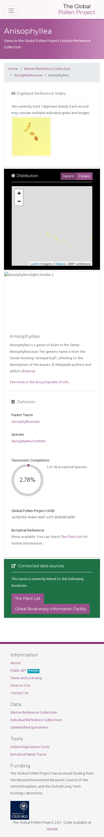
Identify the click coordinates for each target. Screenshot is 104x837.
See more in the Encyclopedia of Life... (40, 382)
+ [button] (19, 193)
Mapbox (61, 263)
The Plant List (71, 537)
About (15, 663)
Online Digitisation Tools (29, 747)
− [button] (19, 201)
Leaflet (34, 263)
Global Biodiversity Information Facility (50, 609)
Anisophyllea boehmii (28, 441)
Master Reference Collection (47, 69)
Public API (24, 671)
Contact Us (19, 693)
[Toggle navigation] (11, 10)
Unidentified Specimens (29, 728)
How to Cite (20, 686)
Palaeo (84, 176)
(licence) (28, 371)
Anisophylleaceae (28, 75)
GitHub (52, 829)
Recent (68, 176)
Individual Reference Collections (36, 720)
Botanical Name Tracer (28, 755)
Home (13, 69)
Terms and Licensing (26, 678)
